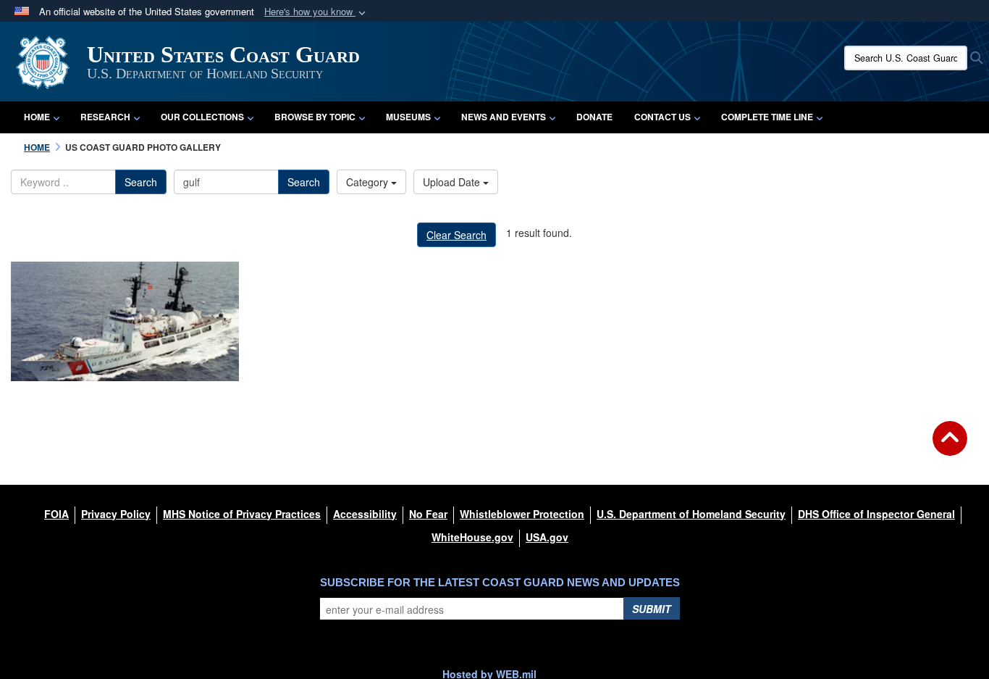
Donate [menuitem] (594, 116)
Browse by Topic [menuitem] (314, 116)
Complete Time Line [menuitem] (767, 116)
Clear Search (456, 235)
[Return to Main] (950, 447)
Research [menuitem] (105, 116)
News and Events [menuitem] (503, 116)
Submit (651, 608)
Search (141, 182)
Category (368, 182)
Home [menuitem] (37, 116)
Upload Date (453, 182)
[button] (316, 12)
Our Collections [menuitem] (202, 116)
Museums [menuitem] (408, 116)
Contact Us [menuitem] (662, 116)
